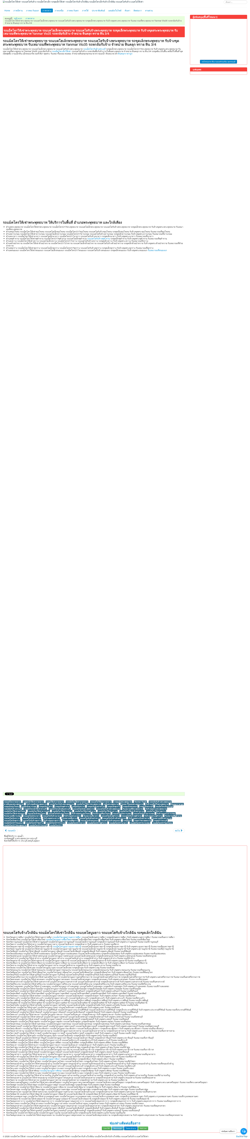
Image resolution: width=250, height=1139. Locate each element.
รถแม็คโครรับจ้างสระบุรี (94, 48)
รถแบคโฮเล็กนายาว (32, 816)
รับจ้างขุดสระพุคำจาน (153, 816)
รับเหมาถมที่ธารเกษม (12, 816)
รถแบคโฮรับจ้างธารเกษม (144, 813)
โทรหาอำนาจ (131, 1128)
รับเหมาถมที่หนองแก (157, 250)
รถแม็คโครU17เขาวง (76, 823)
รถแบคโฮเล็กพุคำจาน (110, 816)
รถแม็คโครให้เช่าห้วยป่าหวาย (132, 811)
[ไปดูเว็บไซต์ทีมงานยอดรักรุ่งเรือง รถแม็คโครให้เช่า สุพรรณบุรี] (218, 39)
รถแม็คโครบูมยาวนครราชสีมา (67, 937)
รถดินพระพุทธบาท (111, 804)
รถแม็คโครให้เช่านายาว (62, 811)
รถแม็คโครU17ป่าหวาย (55, 823)
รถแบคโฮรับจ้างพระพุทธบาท (108, 809)
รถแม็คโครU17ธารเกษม (140, 823)
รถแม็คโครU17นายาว (118, 823)
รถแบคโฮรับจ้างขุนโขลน (58, 813)
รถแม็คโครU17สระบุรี (38, 825)
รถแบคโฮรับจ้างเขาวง (31, 818)
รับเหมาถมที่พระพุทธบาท (133, 809)
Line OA (107, 1128)
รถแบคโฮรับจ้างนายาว (52, 816)
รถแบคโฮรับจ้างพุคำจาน (98, 238)
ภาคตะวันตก (73, 10)
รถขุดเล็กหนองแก (130, 806)
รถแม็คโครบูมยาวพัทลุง (51, 1070)
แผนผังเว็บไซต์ (114, 10)
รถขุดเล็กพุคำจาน (62, 806)
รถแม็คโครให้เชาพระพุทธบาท (89, 804)
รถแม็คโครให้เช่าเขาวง (107, 811)
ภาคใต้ (85, 10)
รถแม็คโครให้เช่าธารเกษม (38, 811)
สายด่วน (149, 10)
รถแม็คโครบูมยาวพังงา (49, 1058)
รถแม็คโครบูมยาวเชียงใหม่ (58, 939)
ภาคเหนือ (59, 10)
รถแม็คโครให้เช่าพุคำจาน (85, 811)
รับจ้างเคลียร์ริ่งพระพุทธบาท (157, 804)
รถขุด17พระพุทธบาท (142, 820)
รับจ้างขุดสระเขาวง (51, 818)
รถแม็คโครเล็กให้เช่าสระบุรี (35, 809)
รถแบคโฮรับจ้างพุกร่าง (32, 820)
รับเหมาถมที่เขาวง (69, 818)
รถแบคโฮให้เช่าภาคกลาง (101, 802)
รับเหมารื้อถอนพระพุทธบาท (132, 804)
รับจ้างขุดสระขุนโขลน (81, 813)
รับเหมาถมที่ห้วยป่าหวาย (161, 818)
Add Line (143, 1128)
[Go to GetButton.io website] (244, 1136)
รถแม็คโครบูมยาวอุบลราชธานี (67, 946)
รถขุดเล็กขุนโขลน (11, 806)
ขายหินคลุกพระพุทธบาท (13, 804)
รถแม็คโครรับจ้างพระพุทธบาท (61, 804)
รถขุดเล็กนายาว (45, 806)
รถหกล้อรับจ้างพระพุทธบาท (160, 802)
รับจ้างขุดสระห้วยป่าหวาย (139, 818)
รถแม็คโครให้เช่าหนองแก (14, 813)
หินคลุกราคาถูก (125, 53)
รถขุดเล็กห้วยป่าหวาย (96, 806)
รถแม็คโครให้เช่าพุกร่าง (156, 811)
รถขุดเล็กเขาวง (78, 806)
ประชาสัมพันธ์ (98, 10)
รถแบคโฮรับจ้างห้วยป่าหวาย (114, 818)
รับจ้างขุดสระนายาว (72, 816)
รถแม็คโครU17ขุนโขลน (162, 823)
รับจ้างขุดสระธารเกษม (166, 813)
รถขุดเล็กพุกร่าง (113, 806)
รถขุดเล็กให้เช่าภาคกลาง (33, 802)
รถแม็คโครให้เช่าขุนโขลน (14, 811)
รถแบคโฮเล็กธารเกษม (122, 813)
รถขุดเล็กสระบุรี (146, 806)
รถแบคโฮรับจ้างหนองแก (110, 820)
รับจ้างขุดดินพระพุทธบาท (36, 804)
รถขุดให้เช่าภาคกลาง (54, 802)
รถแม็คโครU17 (56, 825)
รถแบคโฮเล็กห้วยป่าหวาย (90, 818)
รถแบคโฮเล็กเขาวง (12, 818)
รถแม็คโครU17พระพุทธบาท (15, 825)
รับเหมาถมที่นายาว (91, 816)
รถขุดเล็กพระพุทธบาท (123, 802)
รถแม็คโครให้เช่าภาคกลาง (77, 802)
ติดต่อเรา (138, 10)
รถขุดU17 (127, 820)
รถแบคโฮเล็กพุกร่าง (12, 820)
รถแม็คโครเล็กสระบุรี (164, 806)
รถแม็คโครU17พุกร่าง (34, 823)
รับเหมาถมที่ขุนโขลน (101, 813)
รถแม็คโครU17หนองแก (13, 823)
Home (7, 10)
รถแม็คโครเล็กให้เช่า (61, 51)
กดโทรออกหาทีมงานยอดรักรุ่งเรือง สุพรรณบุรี (218, 61)
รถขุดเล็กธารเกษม (29, 806)
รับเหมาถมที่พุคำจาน (173, 816)
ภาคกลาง (46, 10)
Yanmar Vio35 (140, 802)
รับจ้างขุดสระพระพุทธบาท (156, 809)
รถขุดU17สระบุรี (160, 820)
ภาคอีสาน (18, 10)
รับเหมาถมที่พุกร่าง (70, 820)
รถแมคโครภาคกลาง (12, 802)
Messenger (118, 1128)
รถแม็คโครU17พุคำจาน (97, 823)
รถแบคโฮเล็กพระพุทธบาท (83, 809)
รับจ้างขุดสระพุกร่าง (52, 820)
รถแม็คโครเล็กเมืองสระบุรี (59, 809)
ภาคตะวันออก (32, 10)
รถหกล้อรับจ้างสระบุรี (12, 809)
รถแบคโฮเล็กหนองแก (89, 820)
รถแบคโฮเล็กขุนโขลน (36, 813)
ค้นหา (127, 10)
